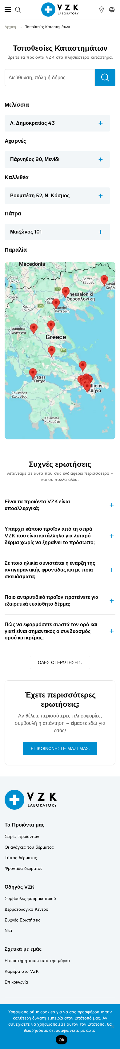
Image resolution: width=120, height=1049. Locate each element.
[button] (112, 9)
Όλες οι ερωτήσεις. (60, 662)
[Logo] (31, 799)
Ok (61, 1039)
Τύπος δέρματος (21, 857)
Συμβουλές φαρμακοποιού (30, 898)
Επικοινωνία (16, 982)
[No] (112, 1026)
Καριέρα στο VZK (22, 971)
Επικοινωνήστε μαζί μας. (60, 748)
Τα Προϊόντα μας (24, 825)
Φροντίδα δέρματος (23, 868)
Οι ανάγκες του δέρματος (29, 847)
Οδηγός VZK (19, 887)
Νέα (8, 930)
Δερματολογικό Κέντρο (26, 909)
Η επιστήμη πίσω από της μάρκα (37, 960)
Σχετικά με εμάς (23, 949)
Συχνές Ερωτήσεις (22, 919)
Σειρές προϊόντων (22, 836)
